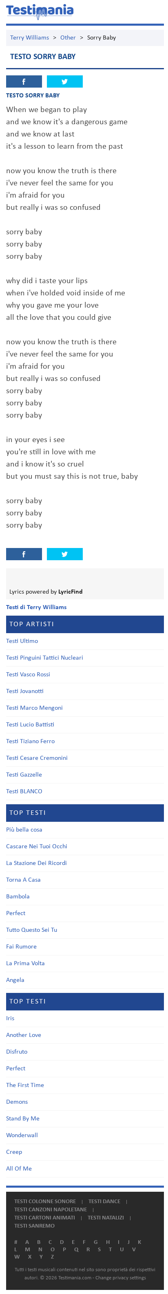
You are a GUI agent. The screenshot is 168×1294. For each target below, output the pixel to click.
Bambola (18, 896)
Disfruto (16, 1052)
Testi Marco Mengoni (34, 708)
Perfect (15, 913)
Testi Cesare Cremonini (37, 758)
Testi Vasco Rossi (28, 674)
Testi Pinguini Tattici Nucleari (44, 658)
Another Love (23, 1035)
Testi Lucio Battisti (30, 725)
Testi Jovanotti (25, 691)
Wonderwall (22, 1135)
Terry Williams (29, 38)
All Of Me (19, 1169)
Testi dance (104, 1202)
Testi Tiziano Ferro (30, 741)
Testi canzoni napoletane (50, 1210)
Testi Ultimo (22, 641)
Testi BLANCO (24, 791)
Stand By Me (23, 1119)
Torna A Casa (23, 880)
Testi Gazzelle (24, 775)
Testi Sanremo (34, 1226)
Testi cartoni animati (44, 1218)
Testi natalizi (106, 1218)
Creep (14, 1152)
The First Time (25, 1085)
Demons (17, 1102)
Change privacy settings (120, 1278)
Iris (10, 1018)
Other (68, 38)
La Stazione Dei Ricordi (36, 863)
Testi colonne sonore (45, 1202)
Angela (15, 980)
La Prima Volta (25, 963)
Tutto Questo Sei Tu (31, 930)
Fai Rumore (21, 947)
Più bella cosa (24, 830)
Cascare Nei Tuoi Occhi (36, 846)
